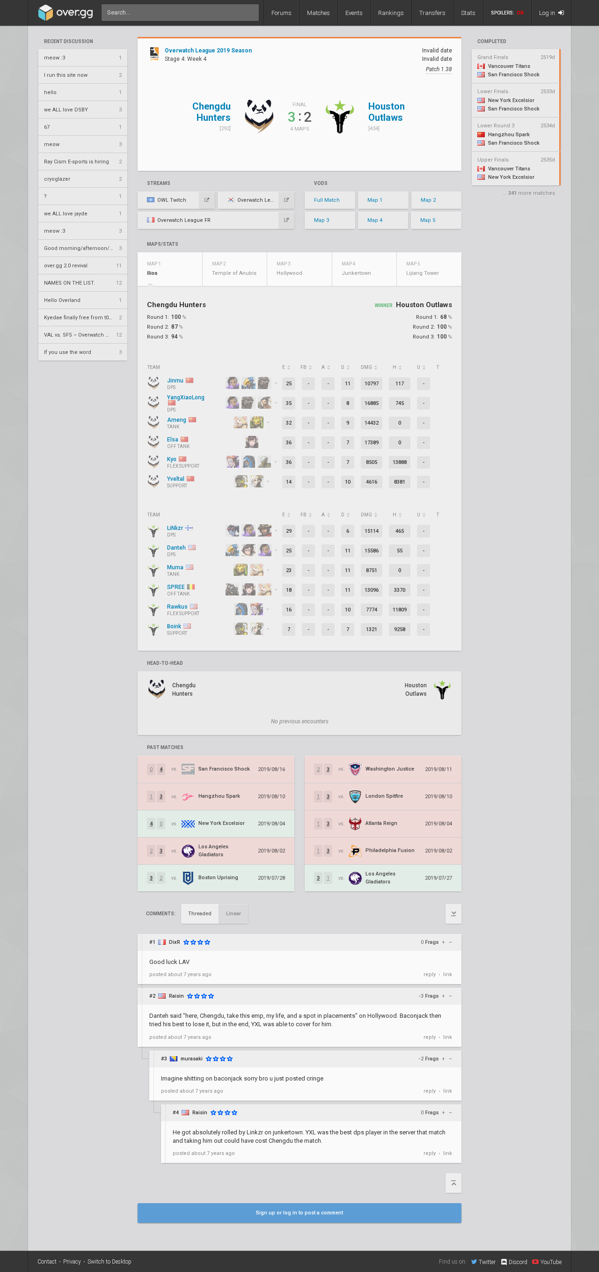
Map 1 (374, 200)
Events (354, 12)
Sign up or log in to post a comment (299, 1213)
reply (430, 974)
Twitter (487, 1262)
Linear (233, 914)
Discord (518, 1262)
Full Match (327, 200)
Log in (547, 12)
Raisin (176, 996)
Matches (318, 12)
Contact (47, 1262)
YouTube (551, 1262)
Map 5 (427, 220)
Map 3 (321, 220)
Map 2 (428, 200)
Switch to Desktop (109, 1262)
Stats (468, 12)
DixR (174, 942)
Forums (281, 12)
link (447, 974)
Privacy (72, 1262)
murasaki (192, 1059)
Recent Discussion (68, 41)
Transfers (432, 12)
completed (491, 41)
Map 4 (374, 220)
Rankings (391, 12)
